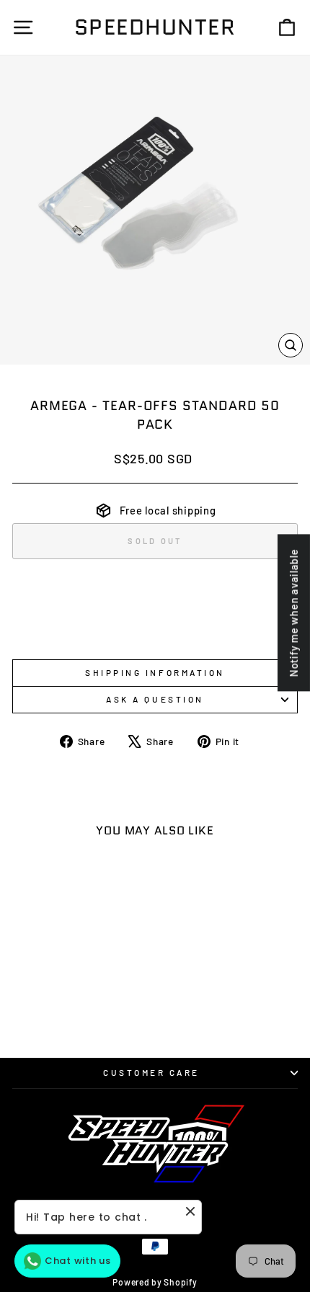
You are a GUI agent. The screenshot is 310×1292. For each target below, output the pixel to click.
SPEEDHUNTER (155, 27)
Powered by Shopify (154, 1282)
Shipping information (155, 672)
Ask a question (154, 699)
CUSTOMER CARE (151, 1072)
